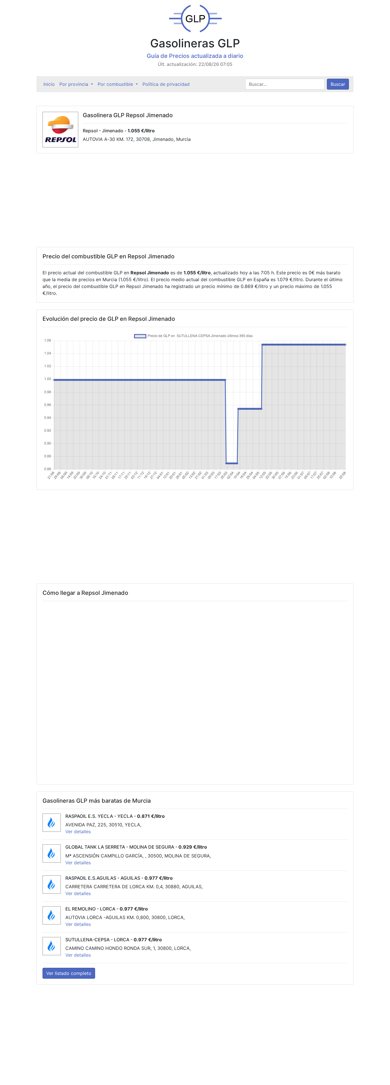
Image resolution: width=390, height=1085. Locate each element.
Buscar (338, 84)
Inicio (50, 84)
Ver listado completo (68, 973)
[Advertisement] (195, 200)
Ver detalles (78, 831)
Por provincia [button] (74, 84)
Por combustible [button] (116, 84)
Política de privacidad (166, 84)
